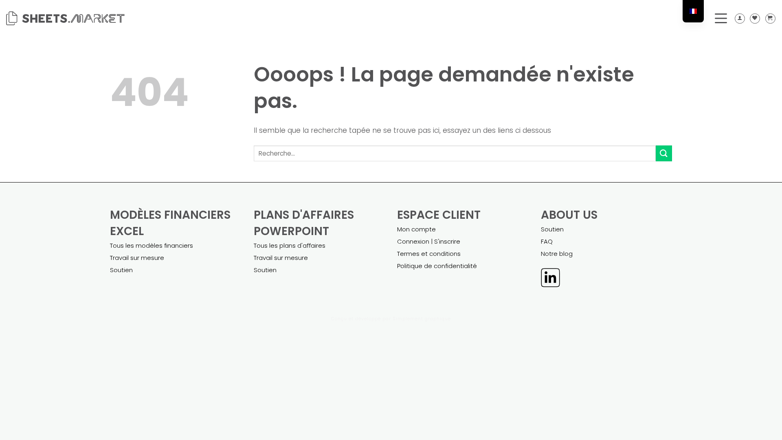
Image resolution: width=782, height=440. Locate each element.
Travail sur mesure (137, 257)
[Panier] (770, 18)
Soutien (121, 270)
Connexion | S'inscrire (428, 241)
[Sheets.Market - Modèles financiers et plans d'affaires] (65, 18)
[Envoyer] (664, 153)
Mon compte (416, 229)
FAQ (547, 241)
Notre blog (557, 253)
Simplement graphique (422, 318)
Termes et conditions (429, 253)
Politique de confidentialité (437, 266)
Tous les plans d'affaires (289, 245)
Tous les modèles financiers (151, 245)
